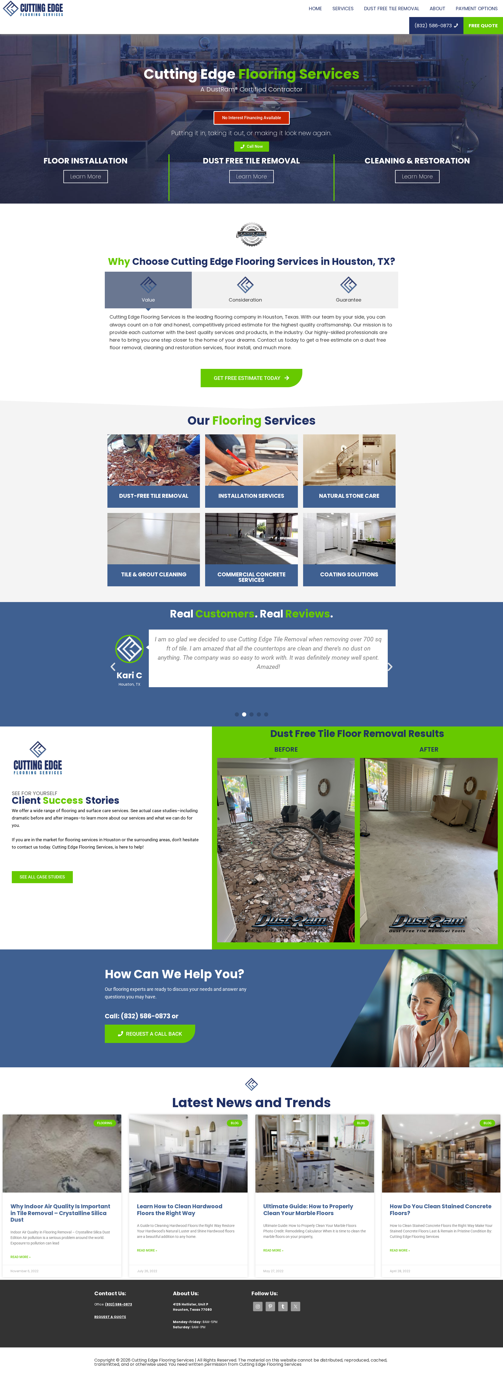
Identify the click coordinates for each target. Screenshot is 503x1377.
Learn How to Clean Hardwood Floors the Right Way (179, 1210)
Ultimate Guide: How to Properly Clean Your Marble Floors (308, 1210)
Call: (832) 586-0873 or (141, 1016)
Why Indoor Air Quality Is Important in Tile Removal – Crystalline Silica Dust (60, 1213)
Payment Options (477, 8)
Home (315, 8)
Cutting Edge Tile (32, 8)
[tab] (148, 290)
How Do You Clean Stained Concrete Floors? (440, 1210)
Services (343, 8)
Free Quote (483, 25)
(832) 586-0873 (433, 25)
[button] (112, 666)
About (437, 8)
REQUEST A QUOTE (110, 1317)
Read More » (20, 1257)
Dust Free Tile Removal (391, 8)
